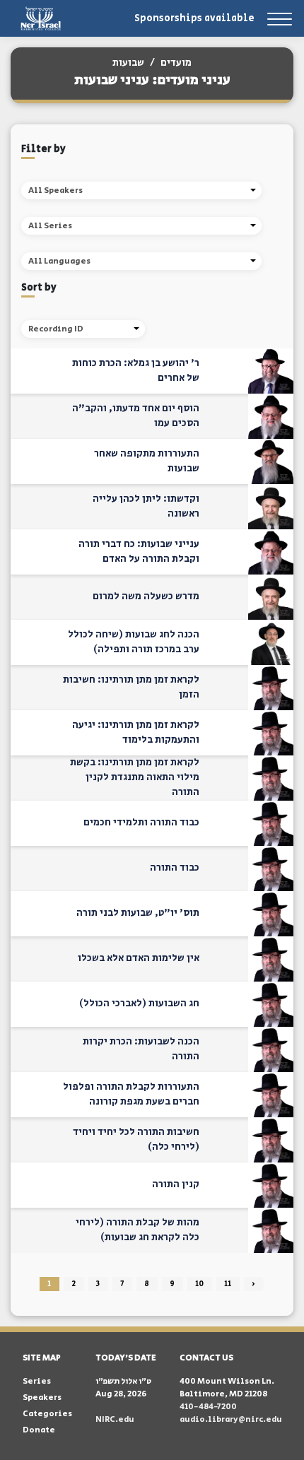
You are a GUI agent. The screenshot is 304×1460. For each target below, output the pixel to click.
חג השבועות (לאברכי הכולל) (139, 1003)
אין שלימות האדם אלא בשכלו (138, 958)
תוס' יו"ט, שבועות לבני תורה (137, 913)
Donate (39, 1430)
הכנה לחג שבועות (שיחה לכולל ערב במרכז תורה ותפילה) (133, 642)
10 (199, 1284)
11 (227, 1284)
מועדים (176, 63)
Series (37, 1381)
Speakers (42, 1397)
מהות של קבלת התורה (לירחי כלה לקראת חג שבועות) (137, 1229)
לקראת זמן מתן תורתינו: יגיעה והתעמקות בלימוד (135, 732)
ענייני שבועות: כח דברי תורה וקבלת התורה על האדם (138, 551)
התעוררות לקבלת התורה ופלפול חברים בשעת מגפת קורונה (131, 1094)
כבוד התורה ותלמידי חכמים (141, 823)
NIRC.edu (114, 1419)
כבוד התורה (174, 868)
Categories (47, 1414)
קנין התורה (175, 1184)
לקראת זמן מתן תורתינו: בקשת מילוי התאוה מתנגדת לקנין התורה (134, 777)
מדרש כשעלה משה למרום (146, 596)
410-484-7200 (208, 1407)
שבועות (128, 63)
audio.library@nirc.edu (231, 1419)
